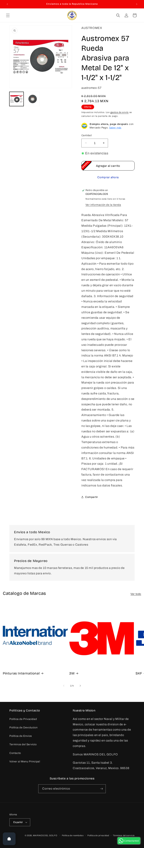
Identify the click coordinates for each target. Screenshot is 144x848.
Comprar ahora (108, 177)
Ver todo (135, 594)
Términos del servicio (124, 835)
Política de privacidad (98, 835)
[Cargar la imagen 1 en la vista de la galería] (16, 99)
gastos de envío (119, 112)
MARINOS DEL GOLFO (45, 835)
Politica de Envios (20, 736)
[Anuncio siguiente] (137, 4)
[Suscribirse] (101, 788)
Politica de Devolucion (23, 727)
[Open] (9, 838)
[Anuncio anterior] (7, 4)
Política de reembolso (73, 835)
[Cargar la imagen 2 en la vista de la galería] (33, 99)
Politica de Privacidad (23, 719)
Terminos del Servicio (23, 744)
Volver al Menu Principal (24, 761)
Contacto (15, 753)
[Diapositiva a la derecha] (80, 686)
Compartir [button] (91, 497)
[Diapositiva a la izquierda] (64, 686)
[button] (8, 15)
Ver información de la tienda (103, 204)
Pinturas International (21, 673)
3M (71, 673)
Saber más (115, 127)
